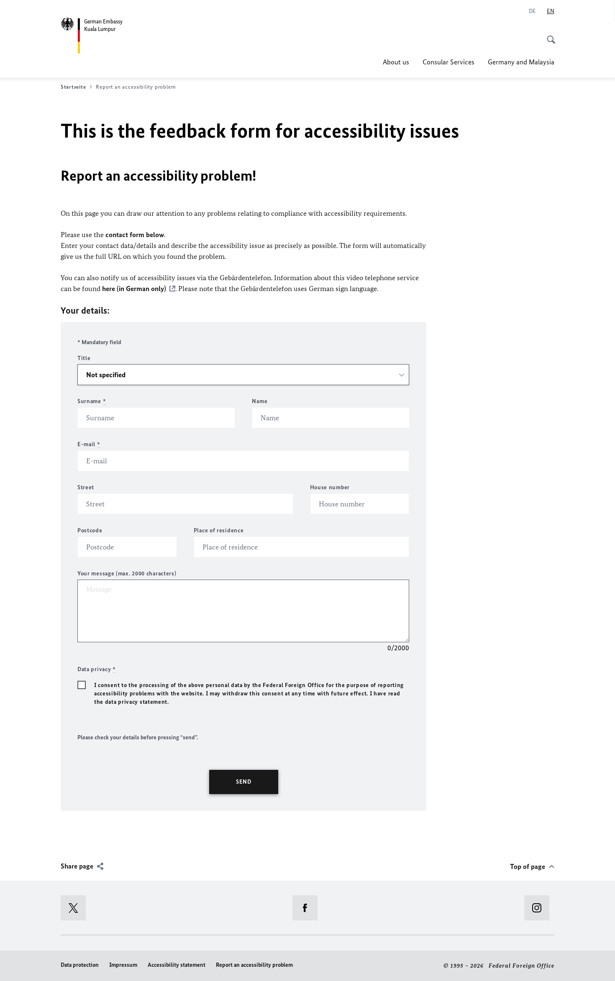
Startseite (73, 87)
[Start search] (548, 35)
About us (396, 62)
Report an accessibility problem (254, 964)
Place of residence (219, 530)
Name (259, 401)
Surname (91, 401)
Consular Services (448, 62)
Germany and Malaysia (521, 62)
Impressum (123, 964)
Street (85, 487)
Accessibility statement (176, 964)
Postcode (89, 530)
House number (330, 487)
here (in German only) (134, 288)
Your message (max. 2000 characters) (127, 573)
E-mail (88, 444)
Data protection (80, 964)
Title (84, 358)
